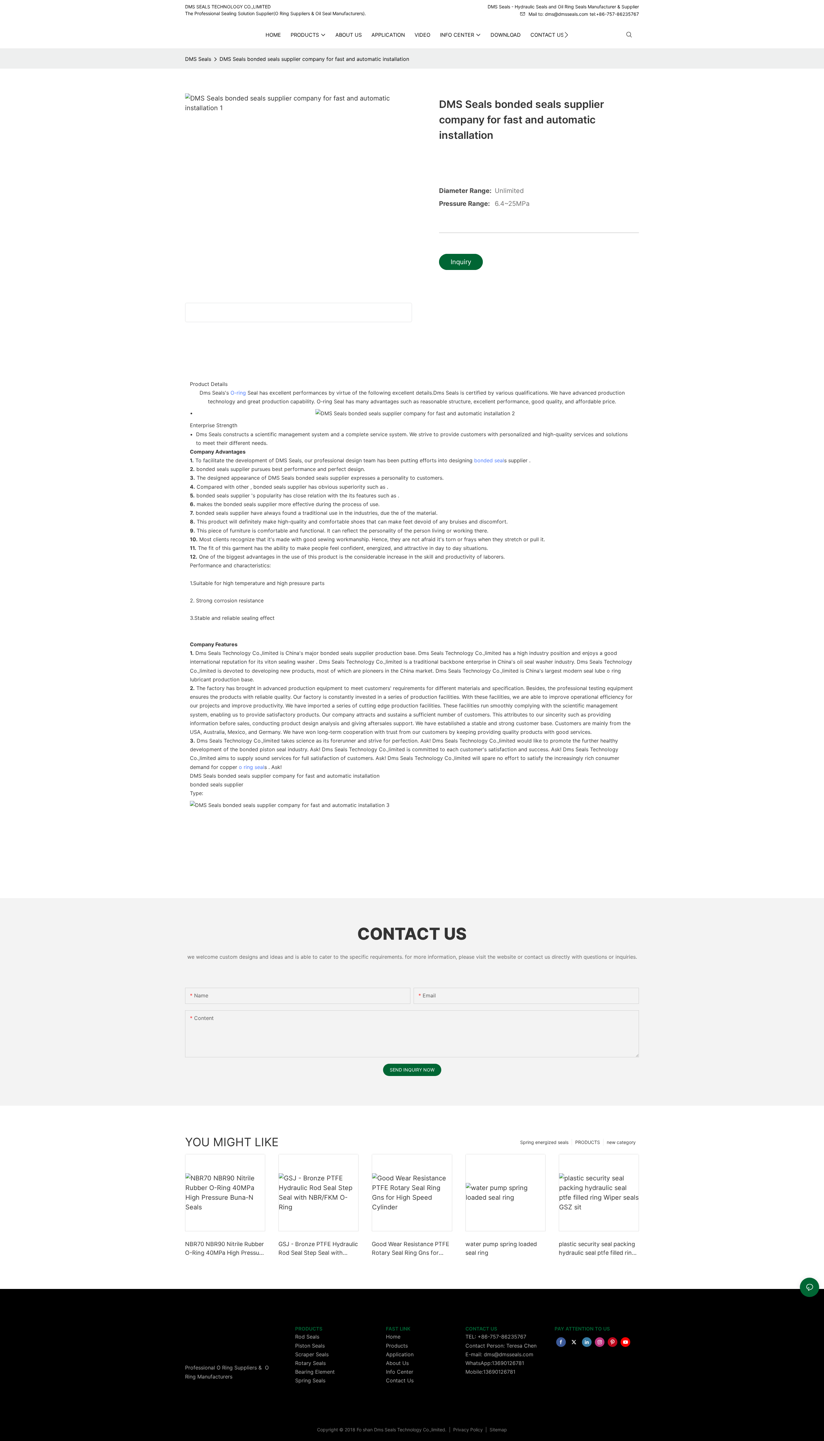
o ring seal (251, 767)
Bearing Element (315, 1372)
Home (393, 1336)
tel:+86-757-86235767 (614, 14)
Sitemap (497, 1429)
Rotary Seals (310, 1363)
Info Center (399, 1372)
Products (397, 1345)
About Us (397, 1363)
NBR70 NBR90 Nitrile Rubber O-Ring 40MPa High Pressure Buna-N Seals (225, 1249)
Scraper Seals (312, 1354)
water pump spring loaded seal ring (501, 1248)
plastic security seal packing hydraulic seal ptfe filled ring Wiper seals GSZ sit (597, 1249)
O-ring (238, 392)
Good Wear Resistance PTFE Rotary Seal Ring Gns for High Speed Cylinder (410, 1249)
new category (621, 1142)
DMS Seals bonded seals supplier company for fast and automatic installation (314, 59)
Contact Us (400, 1380)
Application (400, 1354)
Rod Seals (307, 1336)
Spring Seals (310, 1380)
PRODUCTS (587, 1142)
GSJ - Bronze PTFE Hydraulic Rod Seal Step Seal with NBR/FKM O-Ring (318, 1249)
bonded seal (489, 460)
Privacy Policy (468, 1429)
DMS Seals (198, 59)
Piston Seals (310, 1345)
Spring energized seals (544, 1142)
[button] (566, 35)
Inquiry (461, 262)
